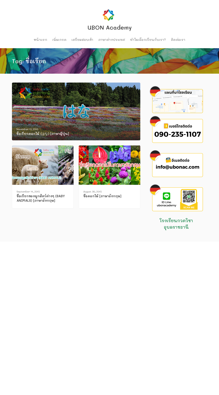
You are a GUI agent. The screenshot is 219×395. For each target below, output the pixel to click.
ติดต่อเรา (178, 39)
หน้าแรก (40, 39)
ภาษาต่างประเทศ (111, 39)
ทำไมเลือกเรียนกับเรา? (148, 39)
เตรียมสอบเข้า (82, 39)
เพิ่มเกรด (59, 39)
